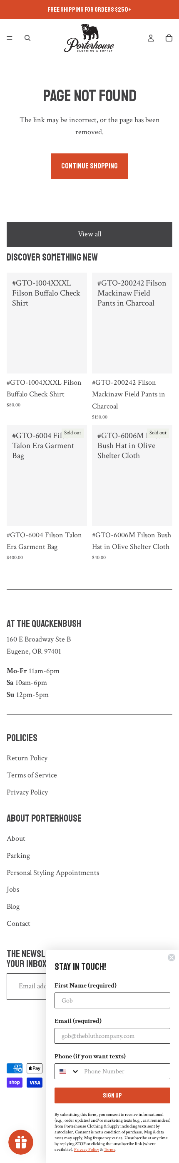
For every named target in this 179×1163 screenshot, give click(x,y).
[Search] (27, 38)
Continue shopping (89, 165)
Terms (109, 1150)
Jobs (13, 889)
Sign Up (112, 1095)
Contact (18, 923)
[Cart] (169, 38)
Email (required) (78, 1021)
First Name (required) (86, 985)
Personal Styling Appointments (53, 872)
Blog (13, 906)
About (16, 838)
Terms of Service (32, 775)
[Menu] (9, 38)
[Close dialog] (171, 957)
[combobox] (67, 1071)
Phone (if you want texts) (90, 1056)
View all (89, 234)
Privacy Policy (27, 792)
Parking (18, 855)
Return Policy (27, 758)
